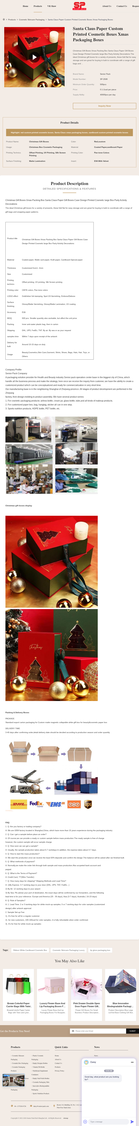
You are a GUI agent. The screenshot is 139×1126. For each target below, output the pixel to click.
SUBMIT (132, 1031)
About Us (106, 6)
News (96, 1055)
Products (38, 6)
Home (25, 6)
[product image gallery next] (61, 57)
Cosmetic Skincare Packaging (32, 20)
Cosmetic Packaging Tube (41, 1082)
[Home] (4, 19)
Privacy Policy (59, 1071)
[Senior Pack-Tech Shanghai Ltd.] (79, 6)
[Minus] (132, 1062)
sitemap (65, 1118)
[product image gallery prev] (8, 57)
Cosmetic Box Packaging (20, 1063)
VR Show (51, 6)
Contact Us (122, 6)
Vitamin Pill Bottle (39, 1067)
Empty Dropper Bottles (40, 1063)
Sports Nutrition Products (41, 1093)
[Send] (132, 1122)
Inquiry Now (104, 106)
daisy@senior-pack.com (41, 1106)
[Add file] (85, 1122)
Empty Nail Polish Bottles (41, 1078)
